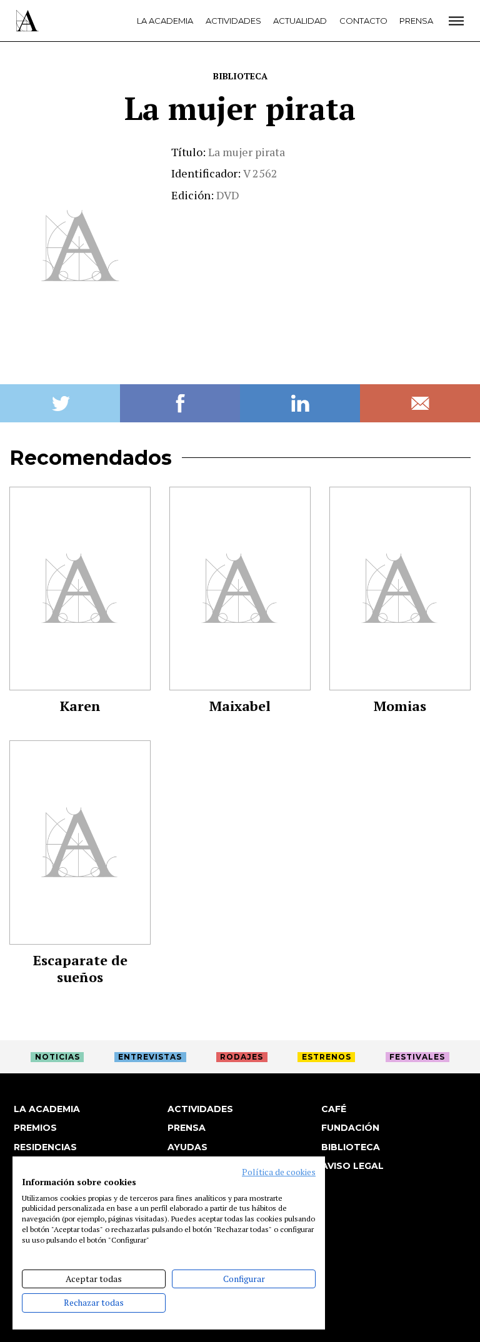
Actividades (233, 21)
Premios (35, 1127)
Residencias (45, 1147)
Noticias (57, 1056)
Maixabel (240, 706)
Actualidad (300, 21)
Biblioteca (240, 76)
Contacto (363, 21)
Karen (80, 706)
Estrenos (326, 1056)
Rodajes (241, 1056)
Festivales (417, 1056)
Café (333, 1109)
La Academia (165, 21)
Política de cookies (279, 1172)
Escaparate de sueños (80, 968)
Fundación (350, 1127)
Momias (400, 706)
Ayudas (188, 1147)
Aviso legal (352, 1165)
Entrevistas (150, 1056)
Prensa (416, 21)
